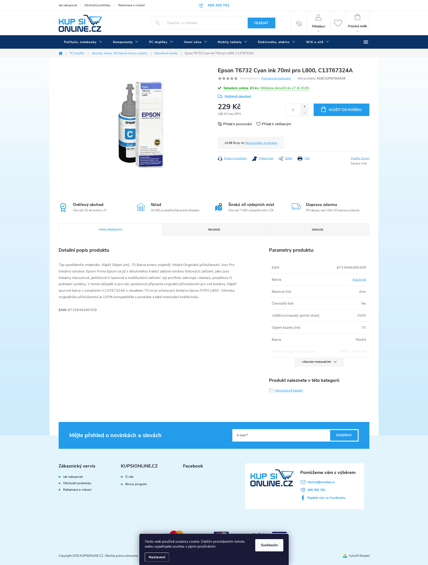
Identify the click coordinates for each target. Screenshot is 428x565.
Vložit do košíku (345, 109)
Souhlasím (269, 545)
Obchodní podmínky (97, 5)
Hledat (261, 23)
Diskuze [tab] (317, 229)
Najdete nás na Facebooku (326, 498)
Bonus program (136, 484)
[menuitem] (83, 42)
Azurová (359, 279)
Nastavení (157, 557)
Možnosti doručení (238, 96)
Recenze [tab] (214, 229)
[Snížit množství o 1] (304, 113)
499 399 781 (316, 490)
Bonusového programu (261, 143)
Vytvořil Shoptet (359, 556)
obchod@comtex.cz (321, 482)
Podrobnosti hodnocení (276, 78)
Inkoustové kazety (289, 390)
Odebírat (344, 435)
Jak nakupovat (68, 5)
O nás (129, 477)
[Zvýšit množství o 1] (304, 107)
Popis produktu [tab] (110, 229)
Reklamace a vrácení (131, 5)
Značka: (360, 158)
